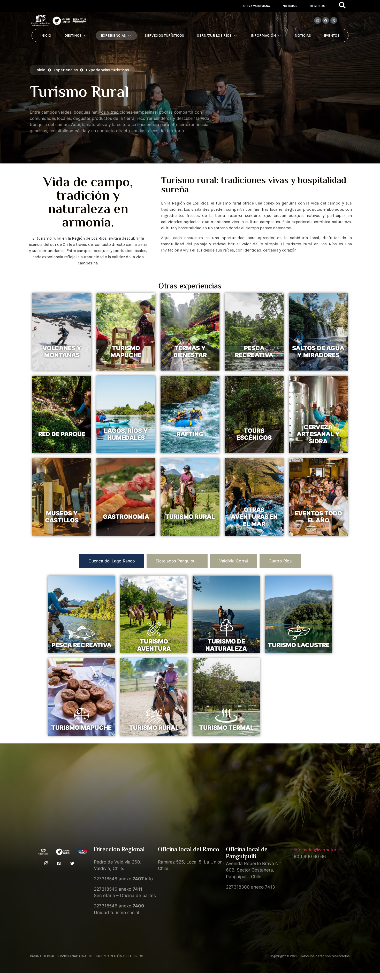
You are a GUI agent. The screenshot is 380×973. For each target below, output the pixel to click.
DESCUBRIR (62, 363)
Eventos (332, 35)
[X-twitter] (333, 20)
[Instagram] (317, 20)
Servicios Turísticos (164, 35)
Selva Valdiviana (256, 6)
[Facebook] (325, 20)
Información (263, 35)
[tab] (111, 561)
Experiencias (113, 35)
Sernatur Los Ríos (214, 35)
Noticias (290, 6)
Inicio (45, 35)
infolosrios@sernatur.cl (317, 849)
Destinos (317, 6)
